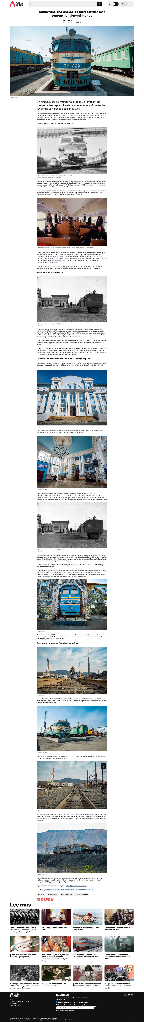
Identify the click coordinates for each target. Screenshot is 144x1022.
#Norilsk (41, 894)
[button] (96, 3)
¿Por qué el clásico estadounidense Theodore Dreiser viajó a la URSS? (87, 985)
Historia (78, 22)
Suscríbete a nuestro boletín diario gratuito (72, 1005)
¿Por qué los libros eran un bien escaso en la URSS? (54, 985)
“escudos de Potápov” (59, 260)
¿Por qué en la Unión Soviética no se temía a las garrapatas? (24, 956)
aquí (56, 262)
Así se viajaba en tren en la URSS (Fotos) (54, 929)
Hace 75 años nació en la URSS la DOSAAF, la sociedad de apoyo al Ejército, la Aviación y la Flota (23, 930)
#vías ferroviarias (82, 894)
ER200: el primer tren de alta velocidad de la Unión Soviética (85, 956)
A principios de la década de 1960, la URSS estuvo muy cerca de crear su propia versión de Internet (24, 986)
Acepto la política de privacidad (66, 1010)
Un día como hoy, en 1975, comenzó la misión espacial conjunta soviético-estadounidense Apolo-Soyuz (55, 958)
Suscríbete (62, 994)
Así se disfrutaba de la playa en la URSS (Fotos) (86, 929)
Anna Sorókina (67, 20)
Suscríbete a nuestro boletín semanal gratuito (73, 1002)
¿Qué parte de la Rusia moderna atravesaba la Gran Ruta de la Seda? (68, 890)
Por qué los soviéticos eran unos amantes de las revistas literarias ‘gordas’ (117, 986)
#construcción (66, 894)
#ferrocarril (52, 894)
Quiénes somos (14, 1000)
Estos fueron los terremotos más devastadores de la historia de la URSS (117, 957)
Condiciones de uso (16, 1005)
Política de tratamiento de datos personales (19, 1002)
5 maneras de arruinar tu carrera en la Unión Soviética (118, 929)
